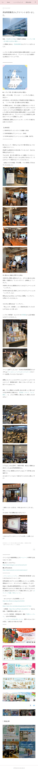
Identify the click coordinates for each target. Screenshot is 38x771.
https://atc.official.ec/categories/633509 (13, 601)
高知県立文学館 (10, 39)
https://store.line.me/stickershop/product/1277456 (17, 606)
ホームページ (23, 557)
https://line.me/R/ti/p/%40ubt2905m (19, 609)
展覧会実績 (28, 2)
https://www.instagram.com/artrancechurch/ (15, 565)
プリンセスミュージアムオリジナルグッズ (19, 372)
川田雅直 (23, 315)
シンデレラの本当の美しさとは (13, 619)
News (8, 2)
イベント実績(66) (16, 544)
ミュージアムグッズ (18, 2)
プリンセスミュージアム (10, 576)
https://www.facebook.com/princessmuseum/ (15, 570)
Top (3, 2)
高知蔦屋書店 (17, 44)
